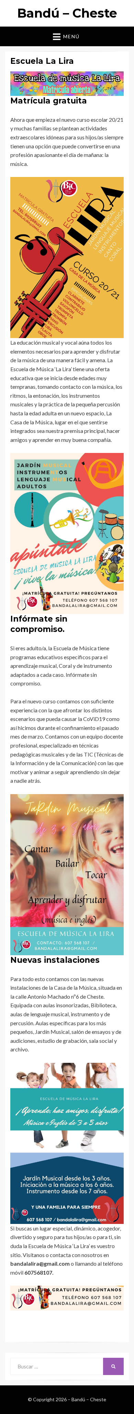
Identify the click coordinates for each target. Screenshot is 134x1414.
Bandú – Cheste (67, 13)
